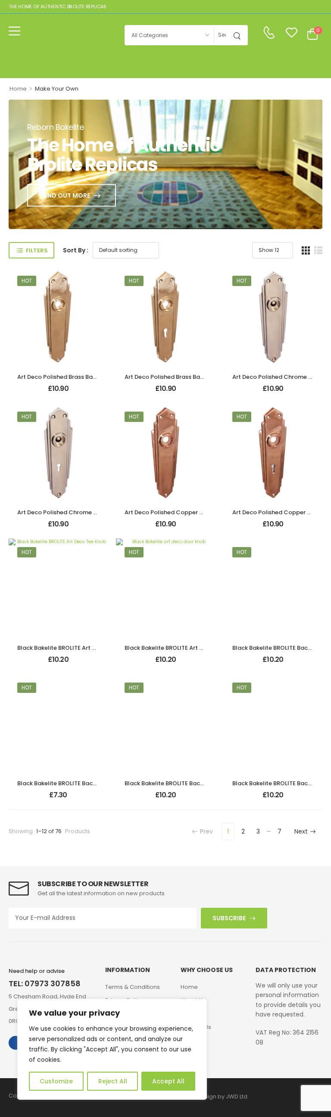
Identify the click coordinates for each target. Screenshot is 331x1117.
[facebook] (15, 1043)
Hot (27, 280)
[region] (112, 1049)
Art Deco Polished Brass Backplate (66, 377)
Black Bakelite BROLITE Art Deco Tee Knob (75, 648)
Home (18, 89)
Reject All (112, 1081)
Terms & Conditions (132, 987)
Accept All (168, 1081)
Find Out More (66, 195)
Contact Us (196, 1027)
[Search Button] (239, 35)
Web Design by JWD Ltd (214, 1096)
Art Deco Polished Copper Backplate (176, 512)
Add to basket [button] (58, 392)
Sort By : (75, 250)
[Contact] (268, 33)
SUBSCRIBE (229, 918)
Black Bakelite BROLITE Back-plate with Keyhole (192, 783)
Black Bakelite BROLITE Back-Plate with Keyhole (84, 783)
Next (301, 831)
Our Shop (194, 1014)
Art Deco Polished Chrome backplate (70, 512)
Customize (56, 1081)
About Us (193, 1000)
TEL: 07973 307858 (45, 983)
